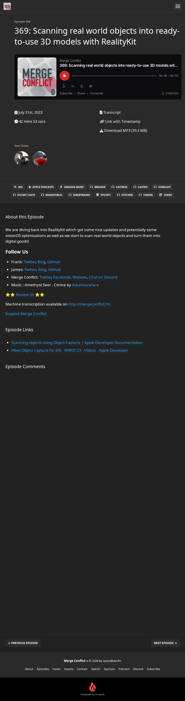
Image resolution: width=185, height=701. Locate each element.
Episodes (43, 669)
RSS (20, 187)
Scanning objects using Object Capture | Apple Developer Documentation (77, 342)
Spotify (106, 195)
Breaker (100, 187)
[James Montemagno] (39, 159)
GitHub (53, 261)
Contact (82, 669)
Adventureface (85, 284)
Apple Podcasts (43, 187)
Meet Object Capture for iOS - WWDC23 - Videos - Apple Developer (69, 350)
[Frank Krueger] (21, 159)
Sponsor (109, 669)
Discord (138, 669)
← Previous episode (23, 643)
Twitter (29, 261)
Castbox (121, 187)
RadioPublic (54, 195)
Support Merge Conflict (26, 313)
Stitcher (127, 195)
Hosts (56, 669)
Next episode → (165, 643)
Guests (68, 669)
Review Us (25, 294)
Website (79, 277)
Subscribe (153, 669)
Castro (143, 187)
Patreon (124, 669)
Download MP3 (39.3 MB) (125, 130)
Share (168, 195)
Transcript (111, 112)
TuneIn (148, 195)
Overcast (164, 187)
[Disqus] (87, 438)
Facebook (61, 277)
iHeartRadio (81, 195)
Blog (41, 261)
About (29, 669)
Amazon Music (74, 187)
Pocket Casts (26, 195)
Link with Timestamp (122, 121)
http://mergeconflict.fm (89, 304)
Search (95, 669)
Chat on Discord (103, 277)
